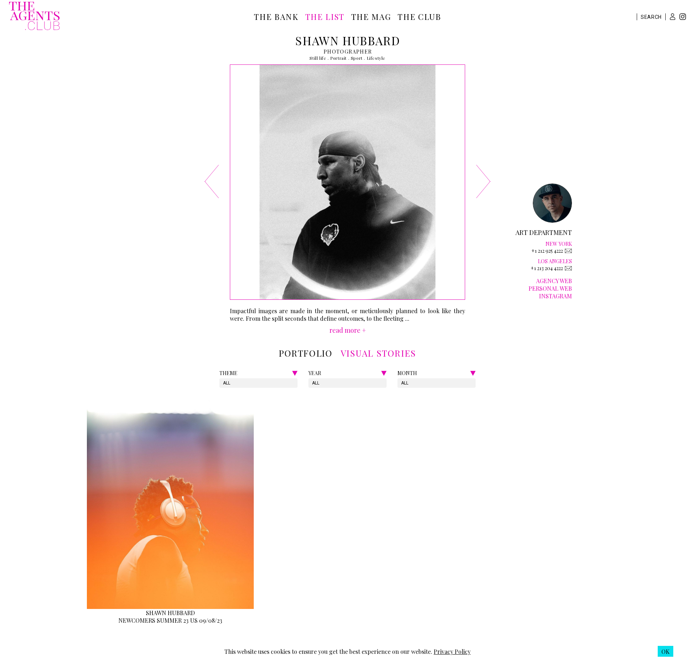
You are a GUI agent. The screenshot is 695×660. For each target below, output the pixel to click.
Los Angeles (555, 261)
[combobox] (223, 383)
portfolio (305, 353)
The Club (419, 16)
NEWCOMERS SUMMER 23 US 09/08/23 (170, 620)
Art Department (543, 232)
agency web (554, 281)
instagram (555, 296)
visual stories (378, 353)
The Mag (371, 16)
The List (325, 16)
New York (559, 243)
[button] (672, 16)
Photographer (348, 51)
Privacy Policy (452, 651)
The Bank (276, 16)
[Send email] (568, 251)
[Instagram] (682, 17)
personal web (550, 288)
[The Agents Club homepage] (34, 16)
